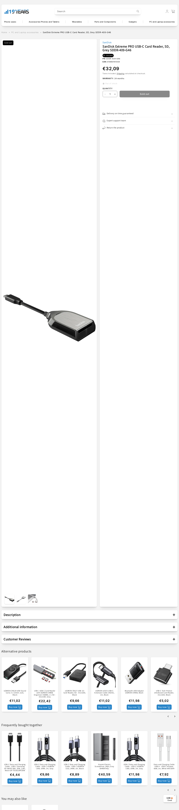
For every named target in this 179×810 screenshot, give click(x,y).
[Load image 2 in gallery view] (21, 599)
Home (4, 32)
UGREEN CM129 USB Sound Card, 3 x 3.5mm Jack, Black (15, 693)
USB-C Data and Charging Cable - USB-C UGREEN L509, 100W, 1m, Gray (45, 767)
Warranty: (108, 78)
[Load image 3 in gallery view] (33, 599)
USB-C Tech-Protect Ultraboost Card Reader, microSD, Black (164, 693)
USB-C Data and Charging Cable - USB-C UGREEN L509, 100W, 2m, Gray (134, 767)
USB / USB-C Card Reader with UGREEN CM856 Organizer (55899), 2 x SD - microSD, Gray (45, 694)
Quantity (107, 88)
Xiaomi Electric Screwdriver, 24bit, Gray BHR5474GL (104, 767)
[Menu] (174, 796)
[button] (173, 11)
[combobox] (97, 11)
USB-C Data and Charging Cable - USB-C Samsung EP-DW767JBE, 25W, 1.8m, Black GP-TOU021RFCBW (15, 767)
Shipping (120, 74)
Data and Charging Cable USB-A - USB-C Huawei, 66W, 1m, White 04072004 (164, 767)
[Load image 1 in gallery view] (9, 599)
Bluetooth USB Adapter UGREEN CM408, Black (134, 692)
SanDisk (107, 42)
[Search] (138, 11)
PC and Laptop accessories (25, 32)
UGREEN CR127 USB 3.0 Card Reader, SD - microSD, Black (74, 693)
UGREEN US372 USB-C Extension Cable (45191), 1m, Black (104, 693)
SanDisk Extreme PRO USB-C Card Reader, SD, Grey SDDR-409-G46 (77, 32)
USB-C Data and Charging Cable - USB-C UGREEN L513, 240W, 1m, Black (74, 767)
